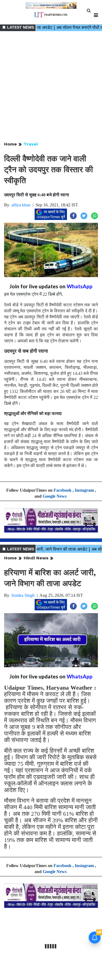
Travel (31, 144)
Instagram (84, 490)
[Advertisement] (51, 86)
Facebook (63, 490)
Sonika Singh (23, 595)
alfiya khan (20, 205)
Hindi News (36, 557)
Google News (55, 496)
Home (10, 144)
